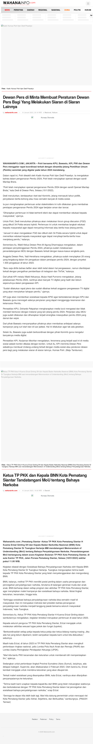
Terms (58, 719)
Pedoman (43, 719)
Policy (51, 719)
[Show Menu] (88, 3)
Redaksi (35, 719)
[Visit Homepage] (19, 3)
